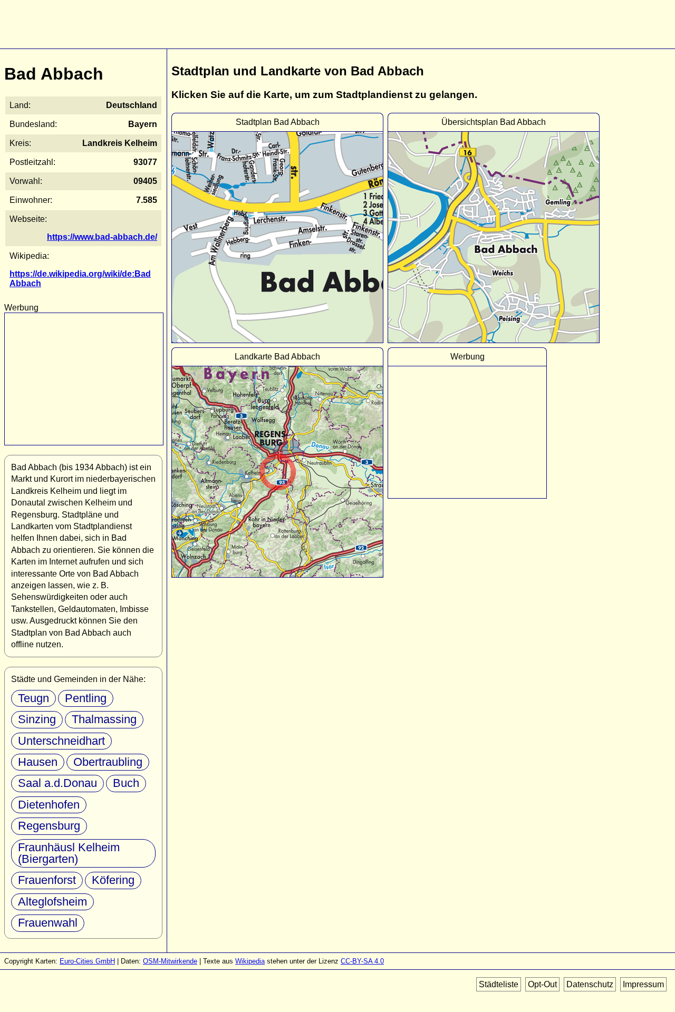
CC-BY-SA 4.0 (362, 961)
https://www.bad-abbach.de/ (102, 236)
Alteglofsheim (52, 901)
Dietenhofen (49, 804)
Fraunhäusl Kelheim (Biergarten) (69, 853)
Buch (126, 783)
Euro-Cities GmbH (87, 961)
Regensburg (49, 825)
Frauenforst (47, 880)
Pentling (86, 698)
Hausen (37, 761)
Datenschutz (589, 984)
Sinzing (37, 719)
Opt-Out (542, 984)
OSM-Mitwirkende (170, 961)
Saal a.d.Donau (57, 783)
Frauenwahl (48, 922)
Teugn (33, 698)
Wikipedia (250, 961)
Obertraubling (107, 761)
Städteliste (498, 984)
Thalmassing (104, 719)
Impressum (643, 984)
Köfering (113, 880)
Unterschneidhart (61, 740)
